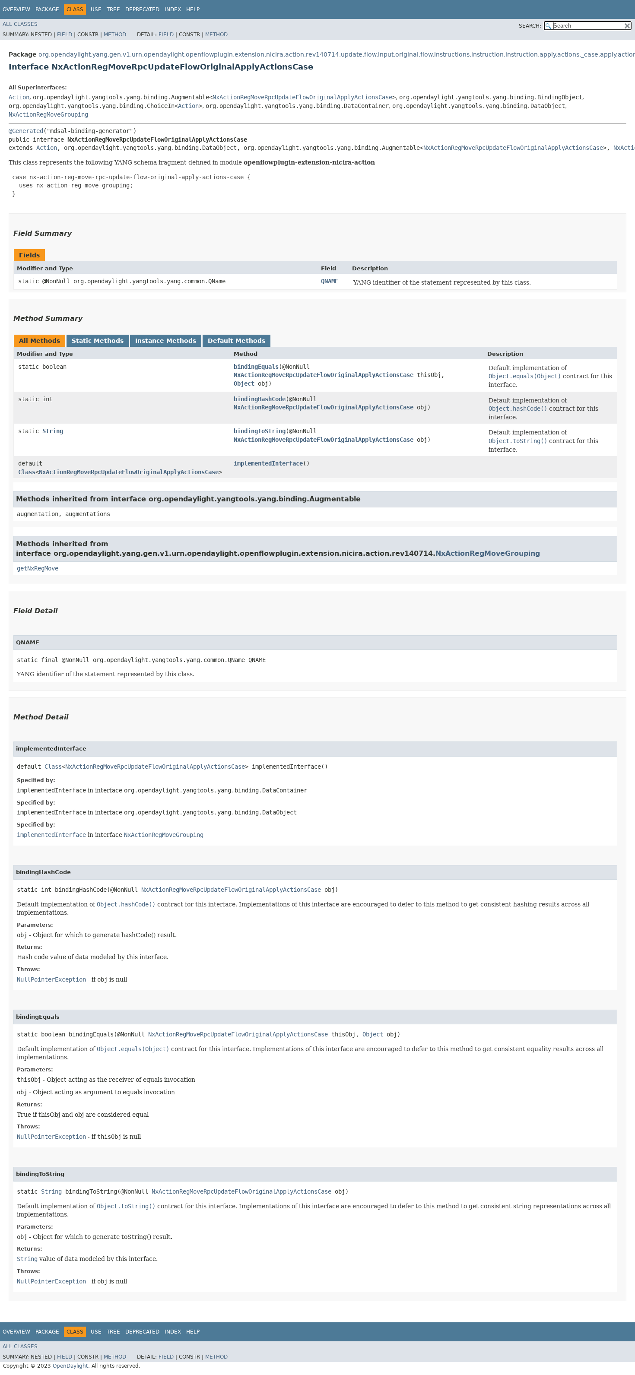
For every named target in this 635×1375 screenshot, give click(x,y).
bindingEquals (256, 366)
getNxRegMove (37, 568)
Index (173, 9)
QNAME (329, 281)
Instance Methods (165, 340)
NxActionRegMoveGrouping (48, 114)
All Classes (20, 24)
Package (47, 9)
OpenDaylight (70, 1366)
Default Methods (236, 340)
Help (193, 9)
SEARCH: (530, 26)
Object (244, 383)
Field (64, 35)
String (52, 431)
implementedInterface (268, 463)
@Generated (26, 130)
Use (96, 9)
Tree (113, 9)
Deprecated (142, 9)
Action (19, 97)
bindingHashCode (260, 399)
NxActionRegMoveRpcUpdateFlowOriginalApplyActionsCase (302, 97)
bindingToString (260, 431)
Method (115, 35)
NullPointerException (51, 979)
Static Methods (98, 340)
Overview (16, 9)
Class (26, 472)
